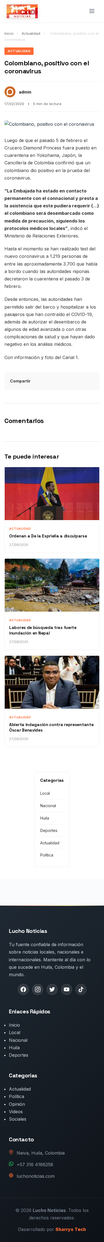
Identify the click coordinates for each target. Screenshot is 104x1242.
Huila (44, 818)
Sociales (17, 1119)
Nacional (48, 805)
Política (46, 855)
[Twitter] (52, 989)
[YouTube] (66, 989)
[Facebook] (23, 989)
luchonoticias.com (36, 1176)
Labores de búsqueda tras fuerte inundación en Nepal (43, 630)
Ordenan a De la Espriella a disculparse (48, 536)
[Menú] (91, 11)
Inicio (9, 33)
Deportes (48, 830)
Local (45, 793)
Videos (16, 1111)
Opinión (17, 1104)
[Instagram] (37, 989)
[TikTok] (81, 989)
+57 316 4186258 (35, 1164)
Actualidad (31, 33)
